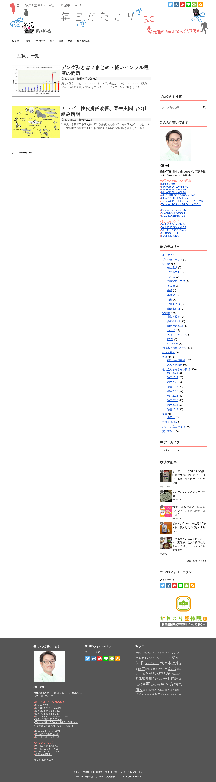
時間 (160, 679)
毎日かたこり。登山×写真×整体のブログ (104, 776)
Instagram (172, 343)
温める (153, 685)
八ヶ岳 (171, 276)
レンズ (171, 330)
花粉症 (156, 694)
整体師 (140, 678)
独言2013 (172, 409)
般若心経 (145, 694)
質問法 (163, 694)
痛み (139, 690)
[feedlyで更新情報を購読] (194, 4)
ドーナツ (167, 658)
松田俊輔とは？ (85, 40)
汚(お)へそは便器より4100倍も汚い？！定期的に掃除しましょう (188, 511)
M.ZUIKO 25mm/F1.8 (173, 215)
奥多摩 (171, 285)
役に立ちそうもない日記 (176, 369)
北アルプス (173, 272)
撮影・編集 (173, 316)
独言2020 (172, 382)
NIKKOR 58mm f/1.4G (173, 192)
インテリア (168, 352)
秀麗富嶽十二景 (176, 281)
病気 (178, 684)
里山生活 (167, 255)
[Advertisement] (37, 162)
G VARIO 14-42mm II (173, 213)
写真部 (27, 40)
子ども (141, 674)
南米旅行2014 (175, 326)
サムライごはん (145, 657)
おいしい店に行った (173, 426)
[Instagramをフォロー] (176, 4)
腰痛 (138, 694)
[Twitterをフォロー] (170, 4)
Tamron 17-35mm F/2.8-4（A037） (181, 204)
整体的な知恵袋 (89, 78)
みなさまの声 (174, 365)
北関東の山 (173, 304)
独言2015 (172, 400)
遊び (168, 694)
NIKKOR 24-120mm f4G (174, 186)
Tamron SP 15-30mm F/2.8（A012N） (182, 201)
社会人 (162, 690)
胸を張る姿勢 (172, 690)
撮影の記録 (173, 321)
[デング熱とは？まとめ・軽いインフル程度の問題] (36, 81)
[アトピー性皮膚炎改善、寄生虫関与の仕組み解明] (36, 122)
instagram (40, 40)
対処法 (151, 674)
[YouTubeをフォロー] (182, 4)
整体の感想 (175, 674)
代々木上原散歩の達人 (175, 347)
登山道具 (172, 267)
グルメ (175, 652)
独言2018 (172, 386)
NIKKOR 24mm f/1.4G (173, 189)
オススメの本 (169, 422)
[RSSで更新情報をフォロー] (200, 4)
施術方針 (152, 678)
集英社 (171, 417)
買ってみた (168, 431)
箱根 (169, 299)
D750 (170, 339)
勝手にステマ (160, 669)
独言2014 (86, 119)
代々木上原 (169, 663)
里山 (172, 694)
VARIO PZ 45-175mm (173, 230)
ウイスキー (166, 653)
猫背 (158, 685)
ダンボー (159, 658)
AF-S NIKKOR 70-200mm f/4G (178, 195)
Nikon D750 (168, 183)
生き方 (167, 684)
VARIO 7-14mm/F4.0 (173, 224)
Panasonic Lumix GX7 (173, 210)
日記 (70, 40)
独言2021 (172, 372)
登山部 (15, 40)
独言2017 (172, 391)
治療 (145, 684)
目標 (145, 690)
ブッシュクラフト (172, 259)
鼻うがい (178, 694)
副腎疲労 (148, 669)
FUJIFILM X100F (171, 236)
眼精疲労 (153, 690)
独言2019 (172, 377)
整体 (52, 40)
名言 (172, 668)
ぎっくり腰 (157, 653)
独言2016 (172, 395)
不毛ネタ (155, 664)
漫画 (61, 40)
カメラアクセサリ (177, 335)
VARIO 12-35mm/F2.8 (173, 227)
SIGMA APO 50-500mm (174, 198)
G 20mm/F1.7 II (169, 233)
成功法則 (164, 674)
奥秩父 (171, 295)
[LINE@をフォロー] (188, 4)
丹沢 (169, 290)
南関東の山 (173, 308)
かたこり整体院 (144, 652)
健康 (141, 669)
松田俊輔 (170, 678)
